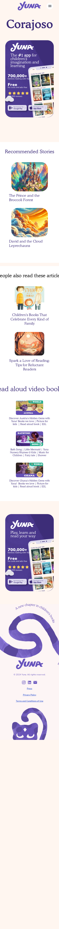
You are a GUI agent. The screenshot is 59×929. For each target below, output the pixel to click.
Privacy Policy (29, 694)
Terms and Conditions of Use (29, 701)
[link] (17, 108)
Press (29, 688)
